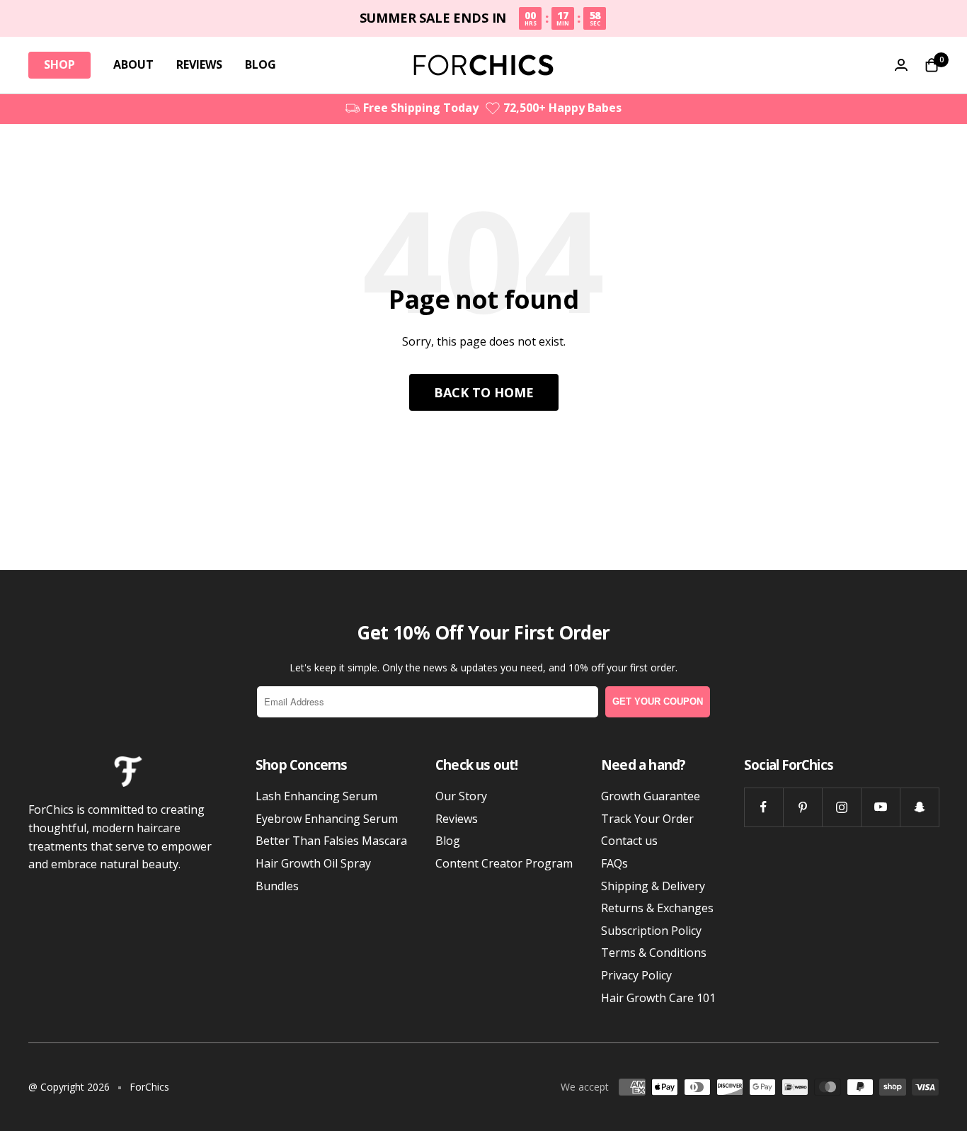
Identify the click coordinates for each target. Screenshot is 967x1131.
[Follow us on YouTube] (880, 807)
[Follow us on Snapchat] (919, 807)
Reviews (456, 818)
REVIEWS (199, 64)
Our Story (461, 796)
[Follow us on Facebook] (763, 807)
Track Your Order (647, 818)
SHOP (59, 64)
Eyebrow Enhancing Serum (327, 818)
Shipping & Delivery (653, 886)
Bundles (277, 886)
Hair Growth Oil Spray (313, 863)
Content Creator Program (504, 863)
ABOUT (133, 64)
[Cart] (932, 65)
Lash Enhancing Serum (316, 796)
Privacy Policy (636, 975)
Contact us (629, 840)
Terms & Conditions (653, 952)
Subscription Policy (651, 930)
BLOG (260, 64)
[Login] (901, 65)
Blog (447, 840)
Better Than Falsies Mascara (331, 840)
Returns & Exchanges (657, 908)
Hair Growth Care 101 (658, 998)
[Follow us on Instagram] (841, 807)
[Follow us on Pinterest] (802, 807)
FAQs (614, 863)
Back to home (484, 392)
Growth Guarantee (650, 796)
